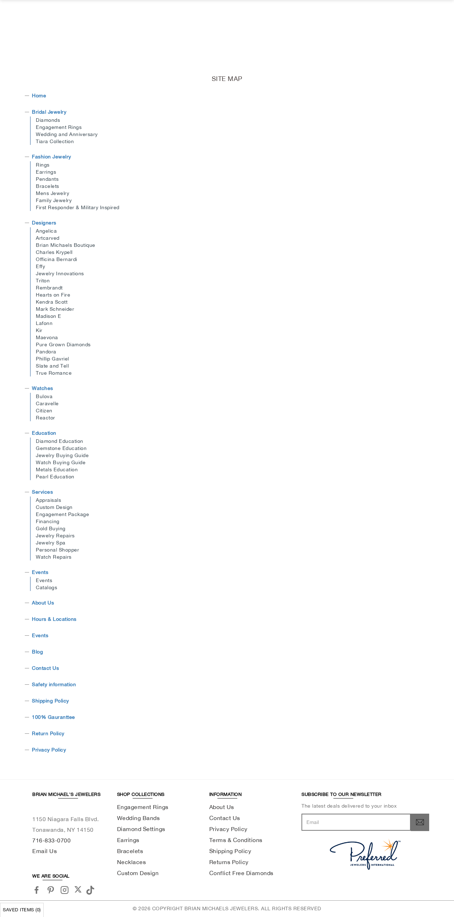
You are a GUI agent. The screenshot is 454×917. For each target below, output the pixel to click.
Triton (43, 280)
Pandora (46, 351)
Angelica (46, 231)
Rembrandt (49, 288)
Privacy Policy (49, 750)
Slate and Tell (52, 366)
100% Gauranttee (53, 717)
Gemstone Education (61, 448)
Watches (42, 388)
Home (39, 95)
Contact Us (45, 668)
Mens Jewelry (52, 193)
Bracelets (47, 186)
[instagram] (64, 890)
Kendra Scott (51, 302)
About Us (43, 603)
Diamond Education (59, 441)
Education (44, 433)
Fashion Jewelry (51, 156)
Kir (39, 330)
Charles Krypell (54, 252)
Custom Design (54, 507)
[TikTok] (91, 889)
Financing (48, 521)
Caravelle (47, 403)
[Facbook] (36, 890)
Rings (43, 165)
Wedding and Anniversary (67, 134)
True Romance (54, 373)
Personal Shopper (57, 550)
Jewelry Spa (51, 543)
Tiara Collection (55, 141)
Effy (40, 266)
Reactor (45, 417)
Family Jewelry (54, 200)
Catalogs (46, 587)
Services (42, 492)
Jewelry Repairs (55, 535)
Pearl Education (55, 476)
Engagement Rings (59, 127)
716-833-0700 (51, 840)
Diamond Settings (141, 829)
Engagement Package (62, 514)
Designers (44, 223)
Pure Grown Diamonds (63, 344)
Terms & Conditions (235, 840)
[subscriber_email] (420, 822)
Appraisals (48, 500)
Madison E (48, 316)
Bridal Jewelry (49, 112)
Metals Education (57, 469)
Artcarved (48, 238)
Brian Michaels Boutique (65, 245)
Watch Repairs (54, 557)
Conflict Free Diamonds (241, 873)
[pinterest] (50, 890)
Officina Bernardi (56, 259)
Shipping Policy (50, 701)
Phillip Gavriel (52, 359)
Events (40, 572)
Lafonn (44, 323)
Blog (37, 652)
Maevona (47, 337)
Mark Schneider (55, 309)
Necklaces (131, 862)
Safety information (54, 684)
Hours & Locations (54, 619)
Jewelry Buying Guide (62, 455)
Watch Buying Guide (60, 462)
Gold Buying (51, 528)
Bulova (44, 396)
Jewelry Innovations (60, 273)
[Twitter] (78, 889)
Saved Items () (22, 909)
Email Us (44, 851)
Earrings (46, 172)
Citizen (44, 410)
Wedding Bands (138, 818)
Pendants (47, 179)
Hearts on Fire (53, 295)
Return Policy (48, 733)
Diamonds (48, 120)
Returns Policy (229, 862)
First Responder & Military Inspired (78, 207)
